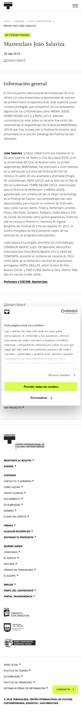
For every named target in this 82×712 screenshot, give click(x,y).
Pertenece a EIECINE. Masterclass (25, 282)
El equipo (10, 576)
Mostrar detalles (59, 375)
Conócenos (11, 552)
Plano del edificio (15, 517)
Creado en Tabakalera (18, 570)
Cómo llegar (12, 487)
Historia (9, 564)
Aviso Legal (11, 665)
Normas (9, 511)
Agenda (19, 21)
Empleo (8, 585)
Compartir (63, 690)
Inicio (7, 21)
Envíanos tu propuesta (19, 537)
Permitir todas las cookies (41, 386)
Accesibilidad (12, 505)
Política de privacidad (18, 683)
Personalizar (39, 397)
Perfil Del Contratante (19, 591)
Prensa (8, 526)
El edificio (10, 558)
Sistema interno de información (24, 688)
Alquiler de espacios (17, 532)
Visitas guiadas (13, 493)
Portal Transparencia (18, 597)
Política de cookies (16, 671)
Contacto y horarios (17, 481)
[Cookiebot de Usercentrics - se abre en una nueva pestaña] (61, 311)
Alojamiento (12, 499)
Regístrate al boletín (17, 461)
